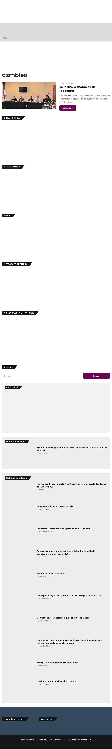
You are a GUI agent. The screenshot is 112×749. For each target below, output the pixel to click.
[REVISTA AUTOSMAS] (56, 29)
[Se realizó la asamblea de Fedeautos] (29, 95)
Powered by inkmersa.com (79, 740)
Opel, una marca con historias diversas (56, 681)
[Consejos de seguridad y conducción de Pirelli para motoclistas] (20, 604)
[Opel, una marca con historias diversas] (20, 690)
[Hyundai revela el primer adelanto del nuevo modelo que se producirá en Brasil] (20, 456)
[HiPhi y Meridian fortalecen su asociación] (20, 669)
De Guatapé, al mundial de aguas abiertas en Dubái (63, 617)
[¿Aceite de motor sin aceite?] (20, 582)
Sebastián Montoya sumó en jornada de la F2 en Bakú (63, 528)
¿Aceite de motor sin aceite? (51, 573)
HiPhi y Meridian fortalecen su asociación (57, 662)
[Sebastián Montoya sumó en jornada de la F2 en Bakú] (20, 537)
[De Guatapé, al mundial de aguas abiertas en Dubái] (20, 626)
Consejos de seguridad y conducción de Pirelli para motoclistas (69, 595)
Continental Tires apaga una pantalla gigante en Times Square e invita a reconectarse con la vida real (69, 641)
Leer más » (68, 108)
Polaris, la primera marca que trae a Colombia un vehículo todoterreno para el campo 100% (66, 552)
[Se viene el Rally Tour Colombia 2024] (20, 515)
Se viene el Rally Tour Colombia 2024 (55, 506)
